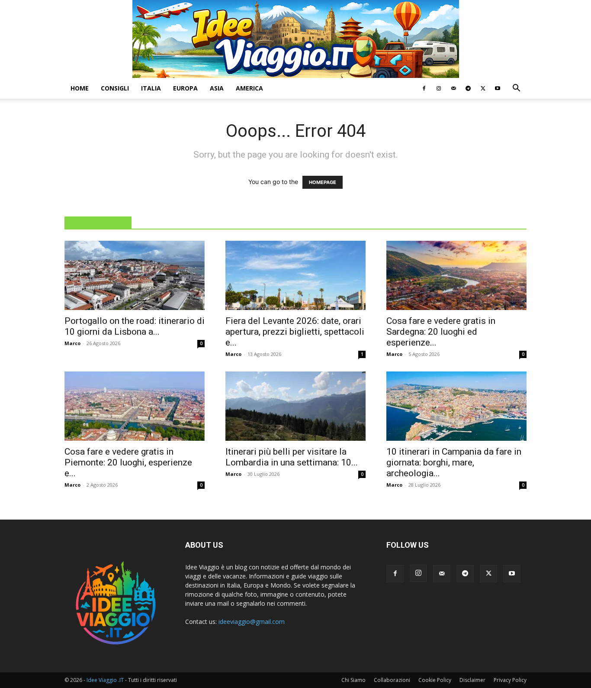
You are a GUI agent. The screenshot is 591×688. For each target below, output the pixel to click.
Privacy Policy (510, 680)
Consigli (115, 88)
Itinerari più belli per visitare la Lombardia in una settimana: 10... (291, 457)
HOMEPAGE (322, 182)
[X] (482, 88)
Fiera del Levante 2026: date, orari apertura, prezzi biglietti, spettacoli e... (294, 332)
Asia (217, 88)
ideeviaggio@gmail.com (251, 621)
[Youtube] (497, 88)
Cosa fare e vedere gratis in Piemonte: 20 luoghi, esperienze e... (128, 462)
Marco (72, 343)
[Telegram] (468, 88)
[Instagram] (438, 88)
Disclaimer (472, 680)
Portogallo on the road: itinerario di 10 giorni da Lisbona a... (134, 326)
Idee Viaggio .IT (105, 680)
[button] (516, 89)
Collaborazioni (392, 680)
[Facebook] (424, 88)
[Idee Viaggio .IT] (295, 39)
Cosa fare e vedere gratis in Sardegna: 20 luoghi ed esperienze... (440, 332)
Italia (151, 88)
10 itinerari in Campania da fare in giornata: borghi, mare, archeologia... (453, 462)
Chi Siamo (353, 680)
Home (80, 88)
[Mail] (453, 88)
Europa (185, 88)
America (249, 88)
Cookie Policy (434, 680)
